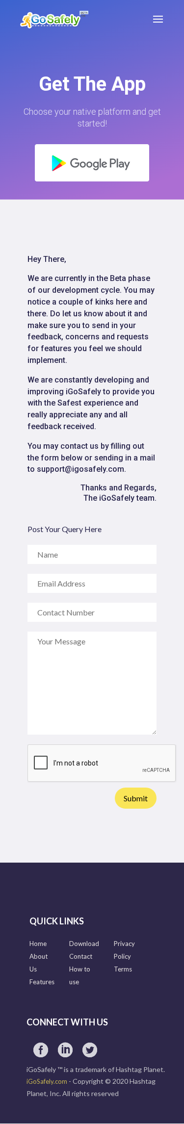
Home (38, 943)
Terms (123, 969)
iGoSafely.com (46, 1081)
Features (41, 982)
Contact (80, 956)
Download (84, 943)
